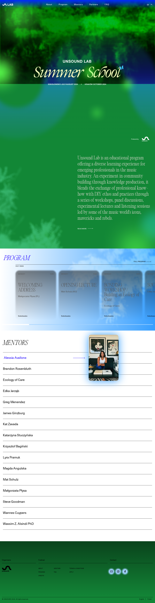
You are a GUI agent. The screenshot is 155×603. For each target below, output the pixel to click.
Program (41, 572)
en (148, 4)
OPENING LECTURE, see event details (76, 272)
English (141, 599)
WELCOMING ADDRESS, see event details (35, 272)
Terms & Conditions (76, 568)
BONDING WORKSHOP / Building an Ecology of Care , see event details (122, 273)
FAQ (107, 4)
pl (152, 4)
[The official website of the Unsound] (6, 569)
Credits (41, 575)
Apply (71, 572)
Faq (55, 572)
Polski (149, 599)
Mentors (57, 568)
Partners (93, 4)
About (40, 568)
